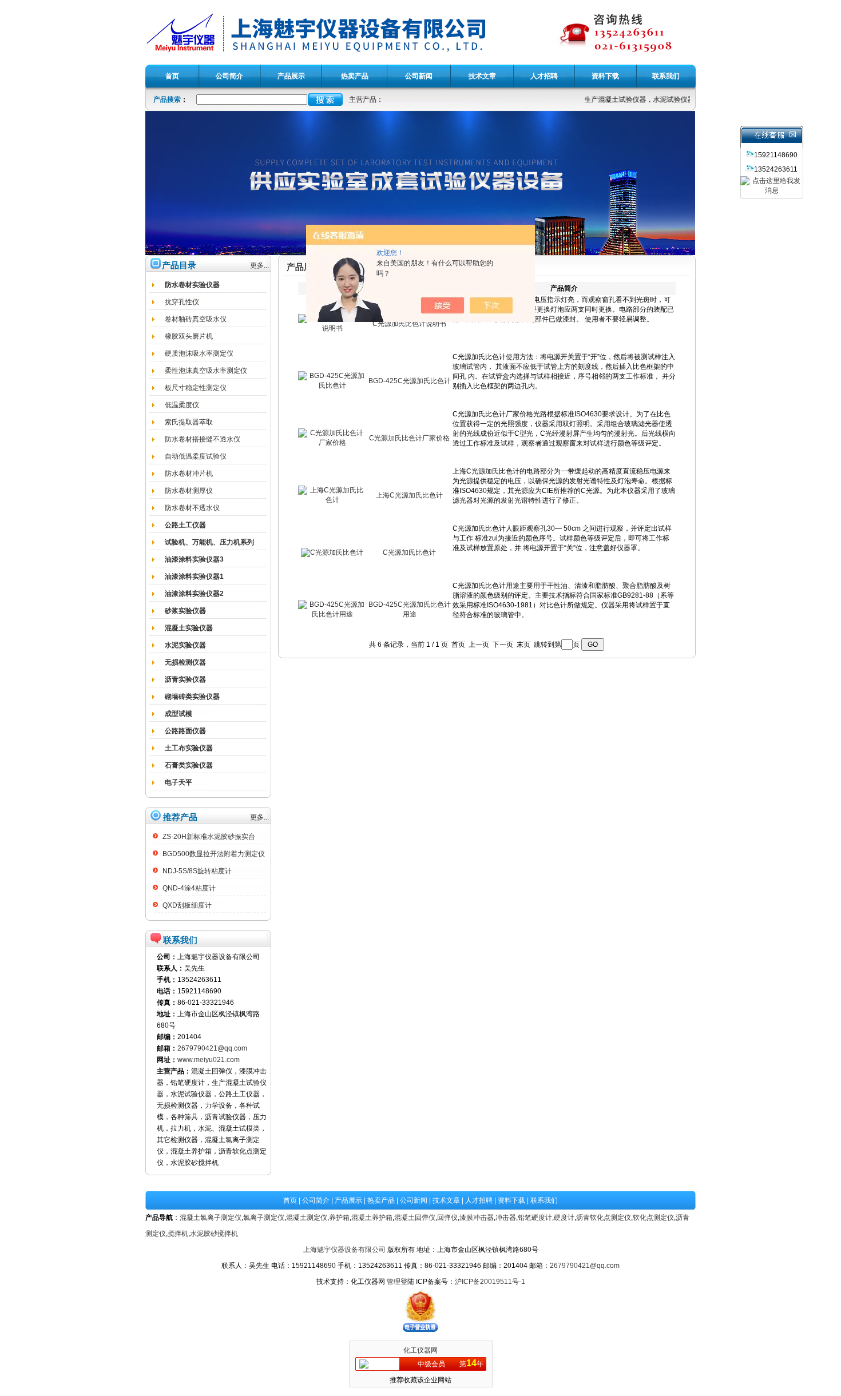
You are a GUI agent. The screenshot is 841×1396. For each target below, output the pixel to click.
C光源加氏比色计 (409, 552)
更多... (259, 265)
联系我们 (544, 1200)
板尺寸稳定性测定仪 (196, 388)
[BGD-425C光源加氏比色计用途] (332, 614)
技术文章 (446, 1200)
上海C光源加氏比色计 (409, 495)
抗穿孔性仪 (182, 302)
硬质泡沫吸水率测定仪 (199, 353)
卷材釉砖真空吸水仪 (196, 319)
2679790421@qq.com (212, 1048)
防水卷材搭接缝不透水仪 (202, 439)
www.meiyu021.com (208, 1060)
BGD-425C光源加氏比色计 (409, 381)
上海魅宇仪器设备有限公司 (344, 1250)
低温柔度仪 (182, 405)
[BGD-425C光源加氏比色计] (332, 385)
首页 (290, 1200)
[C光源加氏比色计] (332, 552)
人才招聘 (479, 1200)
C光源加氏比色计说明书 (409, 324)
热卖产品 (381, 1200)
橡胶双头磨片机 (189, 336)
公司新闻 (413, 1200)
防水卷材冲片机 (189, 474)
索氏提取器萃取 (189, 422)
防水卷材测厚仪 (189, 491)
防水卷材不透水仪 (192, 508)
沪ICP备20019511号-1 (490, 1282)
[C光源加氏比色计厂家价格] (332, 443)
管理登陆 (400, 1282)
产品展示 (348, 1200)
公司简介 (316, 1200)
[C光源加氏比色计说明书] (332, 328)
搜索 (325, 99)
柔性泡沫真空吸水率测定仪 (206, 371)
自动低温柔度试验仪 (196, 456)
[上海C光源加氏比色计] (332, 500)
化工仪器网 (420, 1350)
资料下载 (511, 1200)
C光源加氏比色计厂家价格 (409, 438)
